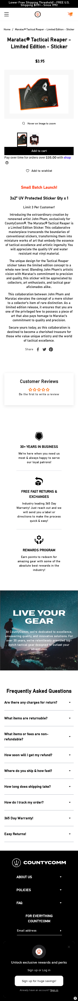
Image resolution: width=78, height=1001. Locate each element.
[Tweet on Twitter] (44, 349)
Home (7, 29)
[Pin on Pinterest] (51, 349)
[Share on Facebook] (38, 349)
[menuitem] (22, 140)
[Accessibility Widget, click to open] (75, 998)
